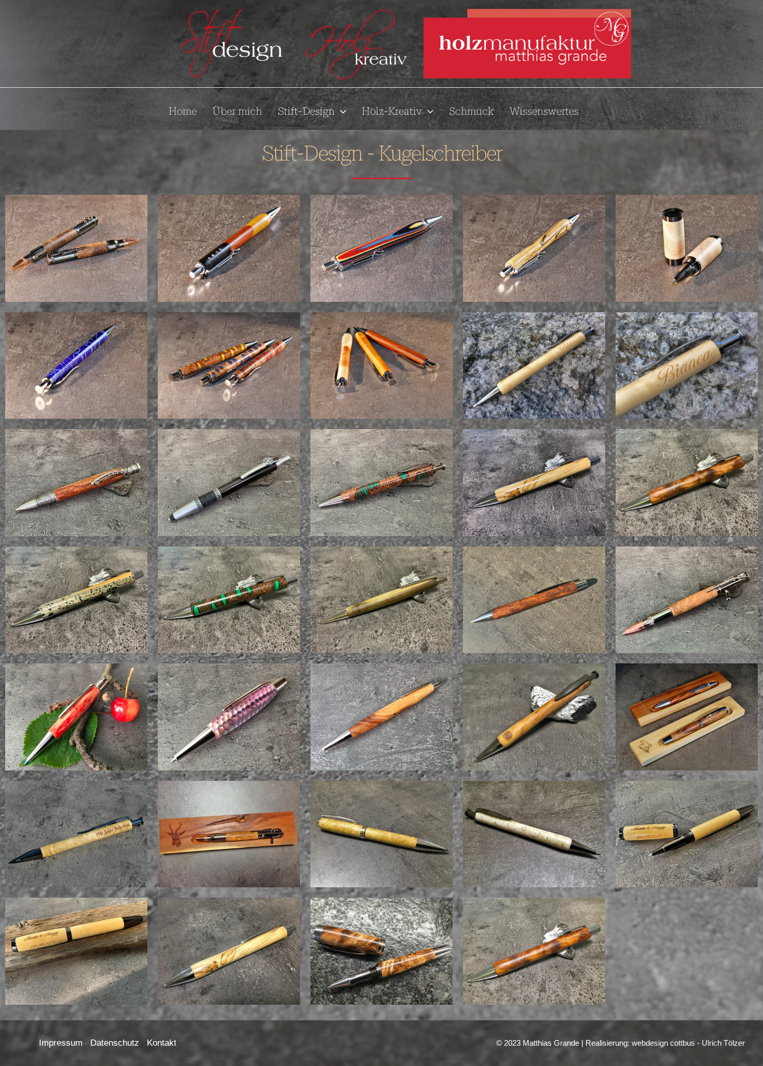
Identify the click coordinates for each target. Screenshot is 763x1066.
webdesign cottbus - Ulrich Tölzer (688, 1042)
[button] (340, 111)
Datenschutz (114, 1043)
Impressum (61, 1043)
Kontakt (161, 1043)
